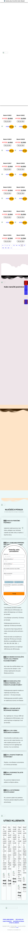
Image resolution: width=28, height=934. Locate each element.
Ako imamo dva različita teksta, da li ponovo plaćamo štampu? (14, 659)
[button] (24, 54)
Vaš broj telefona (8, 563)
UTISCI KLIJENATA (14, 922)
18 (3, 248)
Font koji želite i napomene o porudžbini (13, 584)
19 (5, 248)
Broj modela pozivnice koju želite (12, 568)
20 (8, 248)
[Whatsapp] (26, 292)
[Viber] (26, 297)
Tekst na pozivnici (8, 573)
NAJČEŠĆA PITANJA (18, 921)
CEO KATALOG (19, 919)
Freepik (17, 927)
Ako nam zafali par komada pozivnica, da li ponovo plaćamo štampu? (13, 683)
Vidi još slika (7, 121)
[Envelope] (26, 288)
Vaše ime (6, 554)
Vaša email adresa (8, 559)
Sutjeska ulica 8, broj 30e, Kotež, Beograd (14, 0)
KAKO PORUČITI (7, 921)
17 (24, 245)
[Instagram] (26, 283)
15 (19, 245)
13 (14, 245)
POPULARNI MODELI (8, 919)
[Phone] (26, 302)
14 (16, 245)
